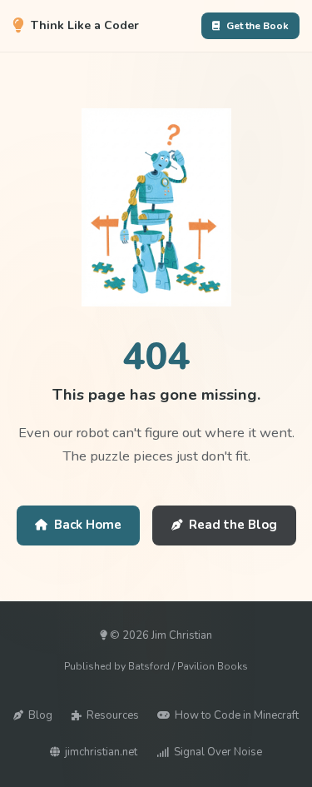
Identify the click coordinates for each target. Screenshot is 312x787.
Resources (113, 715)
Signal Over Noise (218, 752)
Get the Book (257, 25)
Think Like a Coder (85, 25)
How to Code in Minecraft (237, 715)
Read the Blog (233, 524)
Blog (40, 715)
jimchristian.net (101, 752)
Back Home (87, 524)
